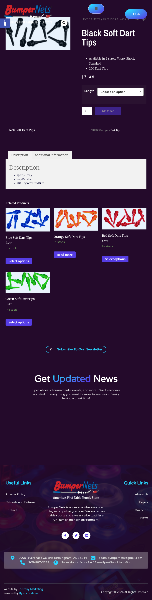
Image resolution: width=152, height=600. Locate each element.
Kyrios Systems (28, 593)
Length (89, 91)
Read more (65, 255)
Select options (19, 261)
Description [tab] (19, 155)
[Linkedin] (86, 535)
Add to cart (108, 111)
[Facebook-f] (65, 535)
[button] (5, 23)
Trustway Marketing (30, 589)
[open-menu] (96, 9)
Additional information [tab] (51, 155)
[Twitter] (76, 535)
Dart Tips (115, 130)
